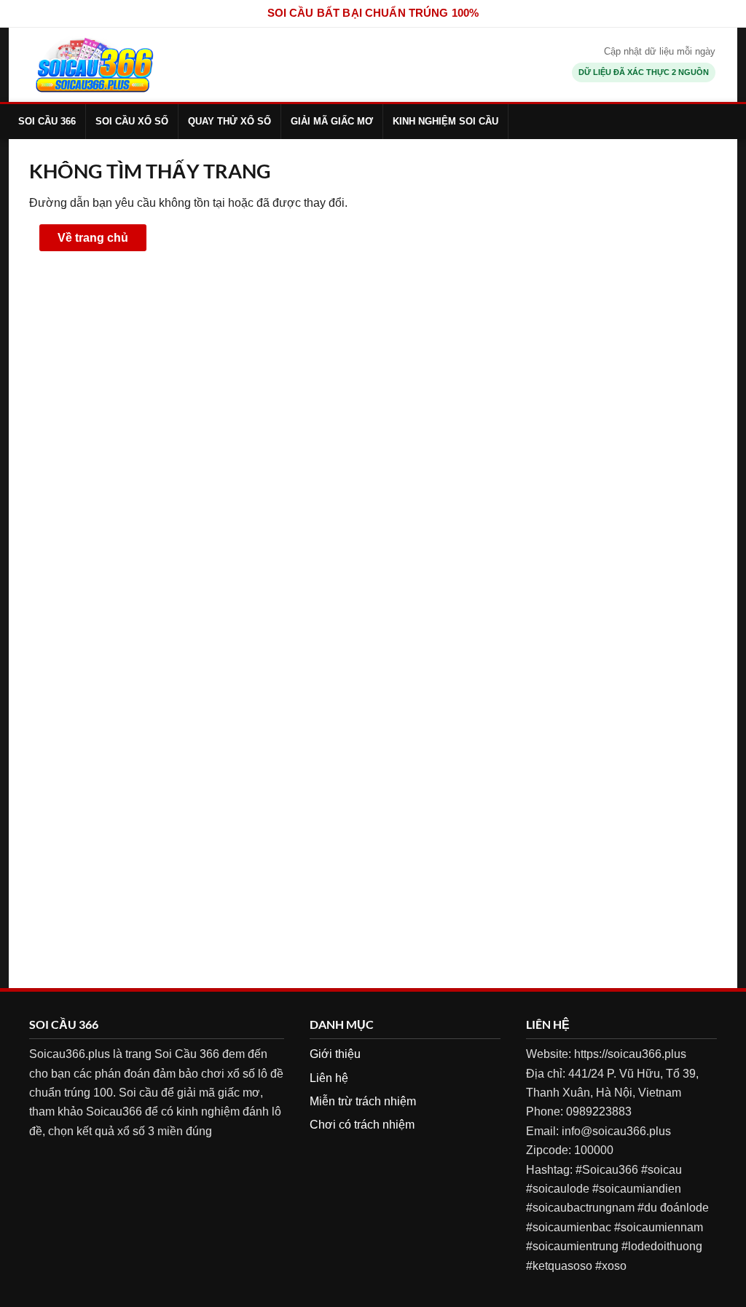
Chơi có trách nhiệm (362, 1124)
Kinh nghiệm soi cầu (445, 121)
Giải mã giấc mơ (332, 121)
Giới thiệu (335, 1054)
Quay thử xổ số (229, 121)
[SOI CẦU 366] (94, 64)
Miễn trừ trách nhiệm (363, 1101)
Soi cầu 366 (47, 121)
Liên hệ (329, 1078)
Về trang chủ (93, 238)
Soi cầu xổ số (131, 121)
